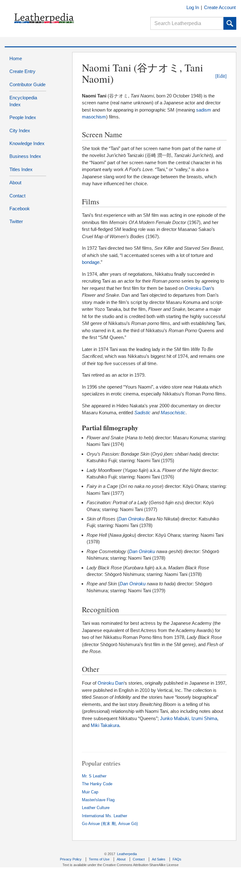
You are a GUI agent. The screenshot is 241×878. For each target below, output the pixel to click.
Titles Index (21, 169)
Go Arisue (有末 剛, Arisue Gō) (110, 824)
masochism (94, 116)
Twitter (16, 221)
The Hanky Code (97, 784)
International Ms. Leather (104, 816)
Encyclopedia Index (23, 101)
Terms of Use (99, 859)
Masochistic (173, 412)
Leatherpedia (127, 854)
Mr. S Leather (94, 776)
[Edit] (221, 76)
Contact (139, 859)
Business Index (25, 156)
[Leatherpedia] (40, 18)
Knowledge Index (27, 143)
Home (15, 58)
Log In (192, 7)
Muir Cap (90, 792)
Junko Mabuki (174, 718)
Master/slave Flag (98, 800)
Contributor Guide (27, 84)
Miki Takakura (105, 725)
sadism (203, 109)
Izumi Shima (204, 718)
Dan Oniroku (131, 518)
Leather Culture (96, 808)
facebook (19, 208)
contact (17, 195)
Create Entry (22, 71)
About (15, 182)
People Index (22, 117)
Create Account (220, 7)
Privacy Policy (71, 859)
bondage (90, 262)
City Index (19, 130)
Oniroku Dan (198, 288)
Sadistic (142, 412)
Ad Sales (158, 859)
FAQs (177, 859)
